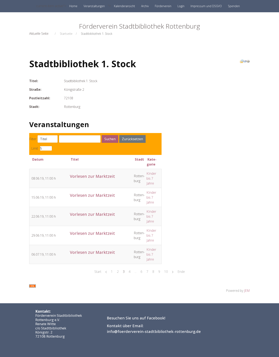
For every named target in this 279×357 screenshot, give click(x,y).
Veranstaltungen (94, 6)
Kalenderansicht (124, 6)
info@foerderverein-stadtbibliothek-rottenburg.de (154, 331)
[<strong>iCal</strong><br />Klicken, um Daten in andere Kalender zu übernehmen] (32, 285)
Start (97, 271)
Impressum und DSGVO (206, 6)
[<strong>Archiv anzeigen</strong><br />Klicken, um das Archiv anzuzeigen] (241, 61)
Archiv (145, 6)
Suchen (110, 139)
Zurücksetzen (132, 139)
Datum (38, 159)
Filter (32, 139)
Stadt (139, 159)
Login (180, 6)
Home (73, 6)
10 (166, 271)
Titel (75, 159)
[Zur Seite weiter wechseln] (172, 271)
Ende (181, 271)
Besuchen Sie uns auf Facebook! (136, 317)
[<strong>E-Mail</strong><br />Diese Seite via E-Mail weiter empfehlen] (245, 61)
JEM (247, 290)
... (135, 271)
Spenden (234, 6)
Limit (34, 148)
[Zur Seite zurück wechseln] (106, 271)
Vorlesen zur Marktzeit (92, 176)
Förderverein (163, 6)
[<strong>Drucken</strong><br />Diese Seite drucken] (248, 61)
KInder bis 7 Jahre (151, 178)
